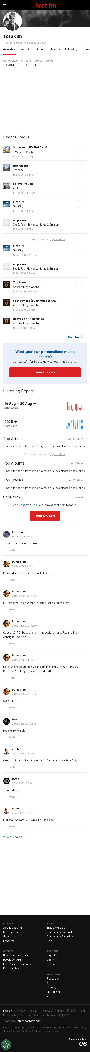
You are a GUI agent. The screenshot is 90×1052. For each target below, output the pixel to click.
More (85, 149)
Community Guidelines (60, 936)
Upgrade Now (57, 239)
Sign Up (52, 955)
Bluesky (51, 987)
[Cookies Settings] (6, 1044)
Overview (10, 49)
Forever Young (23, 183)
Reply (12, 549)
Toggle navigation (5, 5)
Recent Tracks (16, 136)
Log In (50, 959)
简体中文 (63, 1015)
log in (36, 504)
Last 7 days (75, 463)
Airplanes (19, 220)
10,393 (8, 65)
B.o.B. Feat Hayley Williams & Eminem (36, 224)
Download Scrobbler (16, 955)
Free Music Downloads (17, 964)
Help (49, 940)
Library (40, 49)
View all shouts (12, 837)
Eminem (18, 170)
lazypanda (19, 532)
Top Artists (13, 438)
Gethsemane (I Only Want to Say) (35, 300)
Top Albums (13, 462)
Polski (82, 1010)
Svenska (38, 1015)
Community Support (59, 932)
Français (46, 1010)
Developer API (12, 959)
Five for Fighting (23, 151)
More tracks (75, 337)
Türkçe (51, 1015)
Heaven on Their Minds (28, 318)
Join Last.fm (45, 372)
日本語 (71, 1010)
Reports (26, 49)
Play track (78, 149)
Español (33, 1010)
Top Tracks (13, 479)
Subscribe (53, 964)
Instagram (53, 991)
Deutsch (20, 1010)
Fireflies (19, 202)
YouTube (52, 996)
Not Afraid (20, 165)
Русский (24, 1015)
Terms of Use (61, 1027)
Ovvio (15, 719)
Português (10, 1015)
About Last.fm (12, 927)
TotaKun (12, 36)
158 (24, 65)
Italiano (59, 1010)
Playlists (54, 49)
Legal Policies (12, 1031)
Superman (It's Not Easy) (30, 147)
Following (71, 49)
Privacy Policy (78, 1027)
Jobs (6, 936)
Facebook (53, 978)
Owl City (18, 206)
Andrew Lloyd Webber (26, 286)
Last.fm (46, 5)
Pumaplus (19, 561)
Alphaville (19, 188)
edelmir (17, 749)
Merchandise (11, 968)
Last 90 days (75, 439)
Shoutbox (12, 496)
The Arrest (20, 282)
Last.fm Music (51, 1031)
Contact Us (10, 932)
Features (8, 940)
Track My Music (56, 927)
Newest (78, 497)
